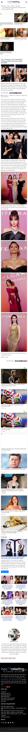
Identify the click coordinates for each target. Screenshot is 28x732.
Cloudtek (3, 715)
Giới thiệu (3, 701)
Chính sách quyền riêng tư (7, 699)
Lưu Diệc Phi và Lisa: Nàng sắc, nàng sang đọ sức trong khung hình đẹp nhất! (7, 587)
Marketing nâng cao (6, 695)
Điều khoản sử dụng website (8, 698)
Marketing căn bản (5, 693)
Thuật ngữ (3, 691)
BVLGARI (19, 92)
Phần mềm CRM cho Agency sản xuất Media (12, 712)
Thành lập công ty (5, 717)
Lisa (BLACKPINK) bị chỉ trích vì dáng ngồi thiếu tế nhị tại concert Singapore (7, 602)
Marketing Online (5, 696)
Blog (8, 6)
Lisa (16, 92)
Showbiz (18, 6)
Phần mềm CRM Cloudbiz (7, 706)
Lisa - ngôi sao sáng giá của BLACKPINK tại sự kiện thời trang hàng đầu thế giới (7, 618)
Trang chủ (3, 6)
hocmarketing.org (14, 729)
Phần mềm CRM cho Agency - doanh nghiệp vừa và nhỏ (13, 708)
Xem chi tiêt (5, 571)
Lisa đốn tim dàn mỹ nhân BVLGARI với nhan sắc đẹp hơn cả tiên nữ (21, 587)
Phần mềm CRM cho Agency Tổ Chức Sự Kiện (12, 710)
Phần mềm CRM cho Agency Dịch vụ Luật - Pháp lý (13, 713)
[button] (9, 686)
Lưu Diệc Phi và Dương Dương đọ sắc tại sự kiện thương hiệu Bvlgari (20, 602)
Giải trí (12, 6)
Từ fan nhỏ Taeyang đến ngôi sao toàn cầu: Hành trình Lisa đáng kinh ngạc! (13, 557)
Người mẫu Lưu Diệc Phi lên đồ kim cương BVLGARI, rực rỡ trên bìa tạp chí (21, 618)
